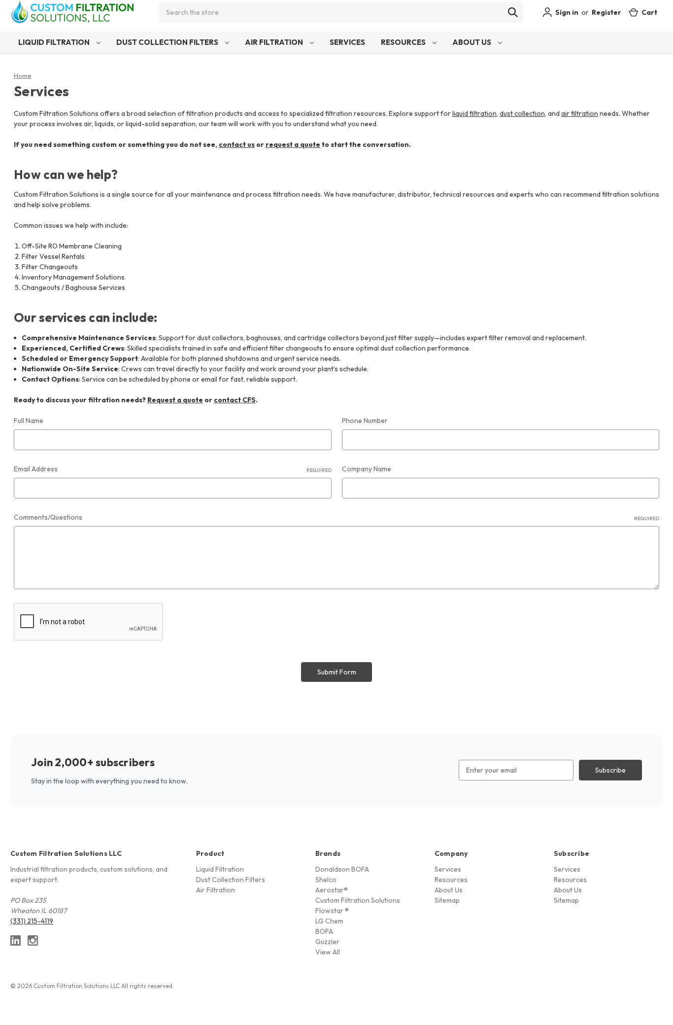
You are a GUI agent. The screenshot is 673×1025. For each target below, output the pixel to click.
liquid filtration (474, 113)
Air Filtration (274, 42)
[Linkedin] (15, 940)
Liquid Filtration (54, 42)
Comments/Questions (336, 517)
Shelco (325, 879)
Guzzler (327, 941)
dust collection (522, 113)
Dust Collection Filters (168, 42)
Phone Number (365, 420)
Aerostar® (331, 889)
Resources (404, 42)
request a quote (293, 144)
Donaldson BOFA (342, 869)
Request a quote (175, 399)
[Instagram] (33, 940)
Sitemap (447, 900)
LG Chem (329, 921)
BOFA (324, 931)
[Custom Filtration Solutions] (77, 12)
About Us (472, 42)
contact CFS (235, 399)
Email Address (173, 468)
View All (327, 952)
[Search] (513, 12)
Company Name (366, 468)
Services (347, 42)
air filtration (579, 113)
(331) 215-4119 (31, 921)
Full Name (28, 420)
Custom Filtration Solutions (357, 900)
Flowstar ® (332, 910)
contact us (237, 144)
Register (606, 12)
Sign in (566, 12)
